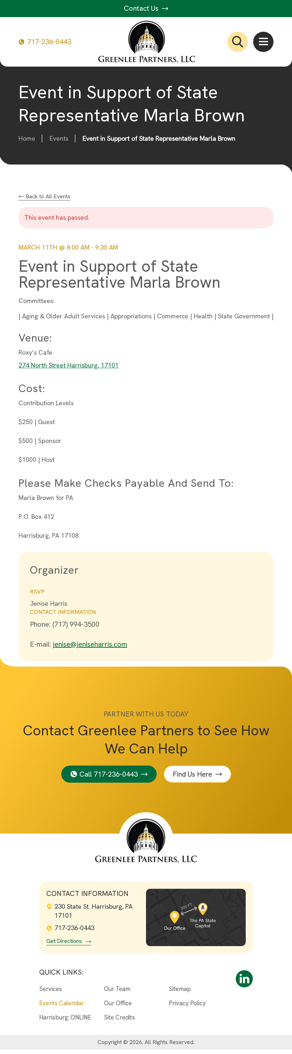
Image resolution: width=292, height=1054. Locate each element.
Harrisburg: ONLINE (65, 1017)
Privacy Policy (187, 1003)
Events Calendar (61, 1003)
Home (27, 138)
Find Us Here (192, 774)
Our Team (117, 989)
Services (50, 989)
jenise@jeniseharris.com (90, 644)
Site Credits (119, 1017)
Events (58, 138)
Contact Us (142, 8)
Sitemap (180, 989)
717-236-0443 (49, 41)
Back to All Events (47, 196)
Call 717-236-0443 (108, 774)
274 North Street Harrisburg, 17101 (69, 365)
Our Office (118, 1003)
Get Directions (64, 941)
